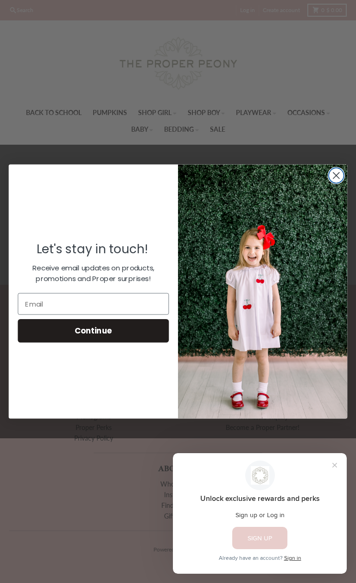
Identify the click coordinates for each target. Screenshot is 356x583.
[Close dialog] (336, 175)
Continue (93, 331)
